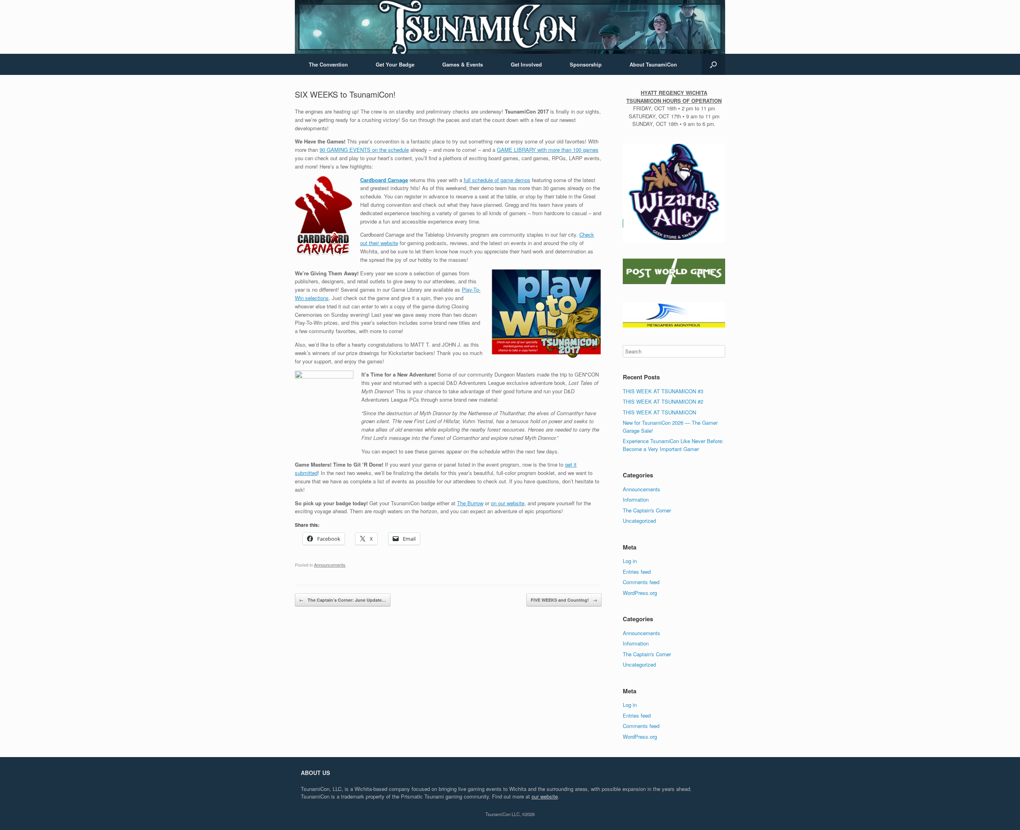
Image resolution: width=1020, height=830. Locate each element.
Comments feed (641, 582)
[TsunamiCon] (510, 27)
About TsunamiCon (653, 64)
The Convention (328, 64)
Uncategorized (639, 520)
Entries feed (637, 571)
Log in (630, 561)
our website (545, 796)
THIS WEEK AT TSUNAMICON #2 (663, 401)
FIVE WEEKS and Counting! (564, 600)
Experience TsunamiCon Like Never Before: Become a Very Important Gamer (673, 445)
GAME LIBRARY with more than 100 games (547, 149)
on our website (507, 503)
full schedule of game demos (497, 180)
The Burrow (470, 503)
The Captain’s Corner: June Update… (342, 600)
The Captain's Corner (647, 510)
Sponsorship (586, 64)
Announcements (329, 564)
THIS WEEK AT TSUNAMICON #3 (663, 391)
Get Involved (526, 64)
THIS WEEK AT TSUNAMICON (659, 412)
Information (636, 499)
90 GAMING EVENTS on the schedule (364, 149)
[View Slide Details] (674, 192)
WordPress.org (640, 593)
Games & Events (462, 64)
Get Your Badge (395, 64)
